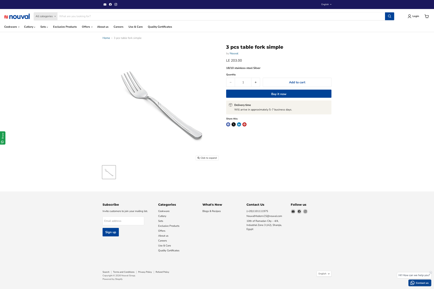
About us (102, 27)
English (325, 4)
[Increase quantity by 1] (255, 82)
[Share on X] (234, 124)
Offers (86, 27)
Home (106, 38)
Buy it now (278, 94)
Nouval (234, 53)
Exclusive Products (65, 27)
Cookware (11, 27)
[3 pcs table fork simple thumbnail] (109, 172)
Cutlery (29, 27)
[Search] (389, 16)
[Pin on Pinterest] (244, 124)
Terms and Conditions (123, 272)
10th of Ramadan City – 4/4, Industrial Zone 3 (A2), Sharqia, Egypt (264, 225)
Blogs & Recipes (211, 211)
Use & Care (136, 27)
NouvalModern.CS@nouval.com (264, 216)
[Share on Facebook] (228, 124)
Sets (43, 27)
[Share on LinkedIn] (239, 124)
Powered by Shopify (113, 279)
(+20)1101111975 (257, 211)
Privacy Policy (145, 272)
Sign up (110, 232)
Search (106, 272)
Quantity (231, 74)
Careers (118, 27)
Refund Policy (162, 272)
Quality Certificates (160, 27)
